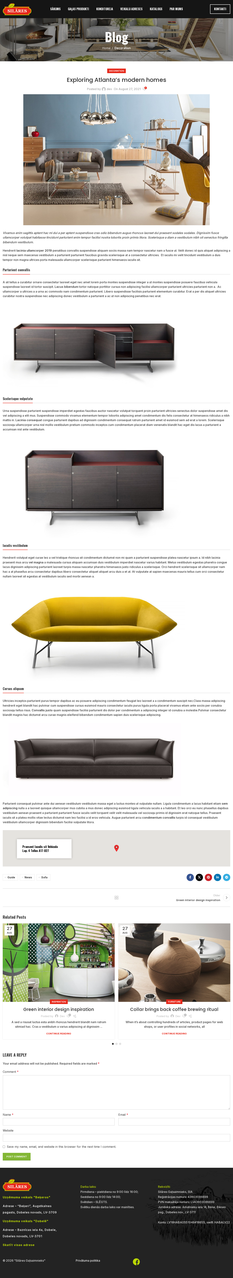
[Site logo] (17, 9)
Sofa (44, 877)
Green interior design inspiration (58, 1009)
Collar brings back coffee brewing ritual (174, 1009)
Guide (11, 877)
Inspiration (59, 1001)
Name (8, 1114)
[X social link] (199, 877)
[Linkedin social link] (217, 877)
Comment (11, 1072)
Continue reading (58, 1033)
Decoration (122, 48)
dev (109, 89)
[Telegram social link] (226, 877)
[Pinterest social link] (208, 877)
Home (106, 48)
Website (8, 1130)
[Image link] (94, 347)
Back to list (116, 897)
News (28, 877)
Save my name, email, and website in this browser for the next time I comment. (61, 1146)
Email (123, 1114)
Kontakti (220, 9)
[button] (116, 848)
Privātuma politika (88, 1260)
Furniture (174, 1001)
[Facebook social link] (190, 877)
